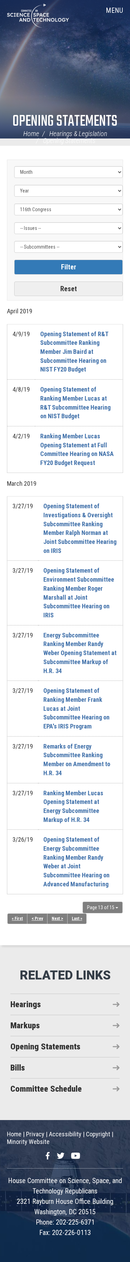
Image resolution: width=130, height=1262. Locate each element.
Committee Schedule (46, 1089)
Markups (25, 1025)
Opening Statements (65, 122)
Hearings (25, 1004)
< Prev (37, 918)
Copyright (98, 1134)
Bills (17, 1068)
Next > (57, 918)
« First (17, 918)
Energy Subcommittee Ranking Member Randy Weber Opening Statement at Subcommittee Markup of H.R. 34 (79, 653)
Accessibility (65, 1134)
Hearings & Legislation (78, 133)
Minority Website (28, 1141)
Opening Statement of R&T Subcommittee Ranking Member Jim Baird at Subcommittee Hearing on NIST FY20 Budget (74, 351)
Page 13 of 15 (101, 907)
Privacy (35, 1134)
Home (31, 133)
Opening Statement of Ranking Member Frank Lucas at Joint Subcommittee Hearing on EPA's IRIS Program (76, 708)
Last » (77, 918)
